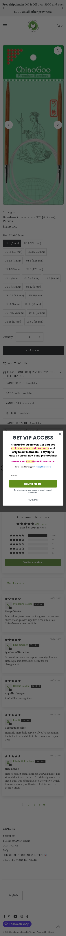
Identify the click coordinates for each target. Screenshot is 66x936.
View (36, 467)
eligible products (44, 467)
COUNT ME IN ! (33, 484)
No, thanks (33, 499)
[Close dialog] (60, 434)
